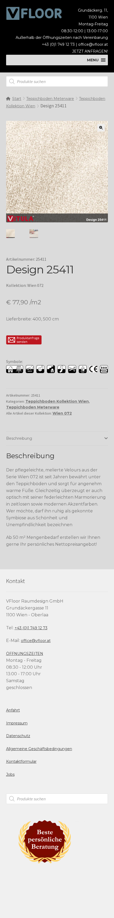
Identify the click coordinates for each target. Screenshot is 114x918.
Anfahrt (13, 710)
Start (16, 98)
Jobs (10, 774)
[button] (101, 127)
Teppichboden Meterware (50, 98)
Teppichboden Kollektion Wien (57, 401)
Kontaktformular (21, 761)
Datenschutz (18, 735)
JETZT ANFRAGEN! (90, 51)
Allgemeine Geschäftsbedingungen (39, 748)
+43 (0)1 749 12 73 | (60, 44)
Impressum (17, 723)
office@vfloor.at (93, 44)
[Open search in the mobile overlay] (57, 81)
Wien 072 (62, 413)
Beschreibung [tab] (19, 438)
